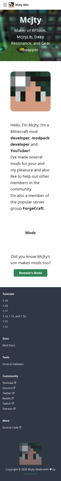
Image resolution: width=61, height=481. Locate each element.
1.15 (5, 321)
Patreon (8, 409)
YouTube (8, 383)
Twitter (7, 393)
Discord (7, 388)
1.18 (5, 306)
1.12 (5, 326)
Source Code (10, 427)
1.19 (5, 301)
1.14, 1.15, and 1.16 (14, 316)
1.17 (5, 311)
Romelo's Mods (30, 273)
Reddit (7, 398)
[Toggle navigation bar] (5, 4)
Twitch (7, 403)
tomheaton (30, 474)
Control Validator (13, 364)
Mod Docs (9, 345)
